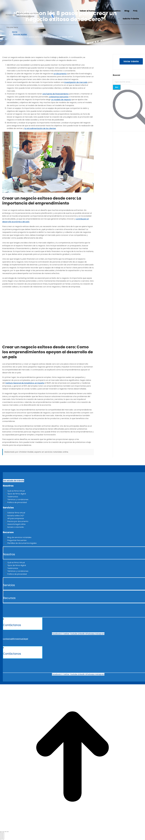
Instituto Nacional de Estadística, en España (24, 383)
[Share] (3, 831)
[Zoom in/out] (8, 831)
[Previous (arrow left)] (1, 835)
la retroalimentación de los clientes (40, 128)
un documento (60, 73)
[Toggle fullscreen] (5, 831)
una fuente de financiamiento (55, 93)
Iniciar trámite (131, 61)
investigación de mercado (75, 82)
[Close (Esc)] (1, 831)
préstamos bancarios (58, 96)
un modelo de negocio (61, 99)
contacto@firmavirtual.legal (15, 639)
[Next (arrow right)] (3, 835)
